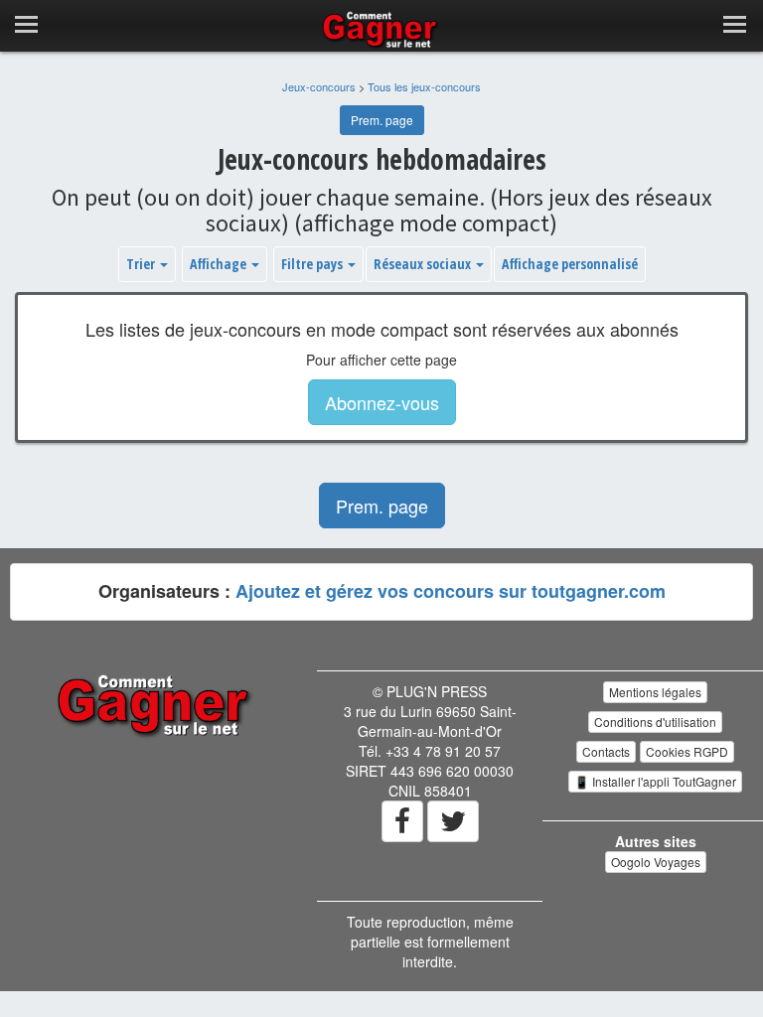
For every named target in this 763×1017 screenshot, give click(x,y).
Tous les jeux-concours (424, 86)
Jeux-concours (319, 86)
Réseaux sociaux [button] (424, 263)
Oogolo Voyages (655, 861)
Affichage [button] (219, 263)
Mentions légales (655, 691)
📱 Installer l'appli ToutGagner (655, 781)
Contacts (606, 751)
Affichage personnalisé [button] (570, 263)
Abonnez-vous (382, 402)
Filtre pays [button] (313, 263)
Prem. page (382, 119)
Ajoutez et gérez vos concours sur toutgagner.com (450, 591)
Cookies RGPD (687, 751)
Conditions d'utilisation (655, 721)
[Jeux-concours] (156, 703)
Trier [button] (142, 263)
